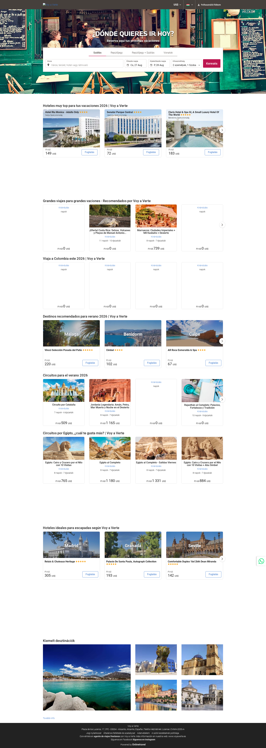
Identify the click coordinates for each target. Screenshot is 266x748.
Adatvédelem (143, 733)
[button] (177, 4)
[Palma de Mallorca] (156, 695)
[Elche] (202, 659)
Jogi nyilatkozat (93, 733)
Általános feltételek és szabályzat (119, 733)
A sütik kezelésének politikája (165, 733)
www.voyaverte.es (177, 736)
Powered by (133, 744)
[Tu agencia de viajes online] (50, 4)
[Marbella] (87, 677)
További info (49, 718)
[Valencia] (202, 695)
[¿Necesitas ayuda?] (261, 561)
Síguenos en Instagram (144, 739)
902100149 (156, 729)
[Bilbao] (156, 659)
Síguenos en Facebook (121, 739)
